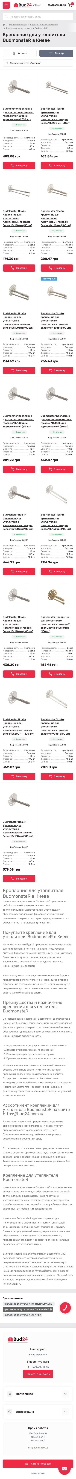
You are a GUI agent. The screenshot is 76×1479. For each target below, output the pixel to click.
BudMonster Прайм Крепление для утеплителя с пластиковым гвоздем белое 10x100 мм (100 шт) (18, 320)
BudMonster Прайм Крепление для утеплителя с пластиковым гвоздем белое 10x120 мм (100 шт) (56, 218)
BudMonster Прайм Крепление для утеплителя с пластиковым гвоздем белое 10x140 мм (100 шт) (56, 320)
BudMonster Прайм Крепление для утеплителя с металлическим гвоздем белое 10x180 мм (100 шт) (18, 829)
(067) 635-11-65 (57, 5)
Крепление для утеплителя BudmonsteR (26, 1309)
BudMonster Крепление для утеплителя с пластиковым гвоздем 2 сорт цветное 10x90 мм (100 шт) (55, 624)
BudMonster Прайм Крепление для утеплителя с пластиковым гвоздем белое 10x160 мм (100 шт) (56, 522)
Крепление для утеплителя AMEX (22, 1315)
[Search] (6, 16)
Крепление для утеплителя (44, 24)
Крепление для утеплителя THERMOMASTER (28, 1303)
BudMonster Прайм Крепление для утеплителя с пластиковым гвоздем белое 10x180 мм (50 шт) (17, 218)
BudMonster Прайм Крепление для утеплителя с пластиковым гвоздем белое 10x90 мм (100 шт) (55, 726)
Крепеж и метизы (18, 24)
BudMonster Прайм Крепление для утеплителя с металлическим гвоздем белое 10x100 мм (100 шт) (18, 522)
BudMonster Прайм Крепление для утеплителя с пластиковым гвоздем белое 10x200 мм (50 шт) (55, 116)
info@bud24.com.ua (38, 1447)
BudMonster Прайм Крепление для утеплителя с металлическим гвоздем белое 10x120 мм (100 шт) (18, 624)
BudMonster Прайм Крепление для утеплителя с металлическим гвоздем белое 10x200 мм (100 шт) (18, 726)
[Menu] (6, 5)
